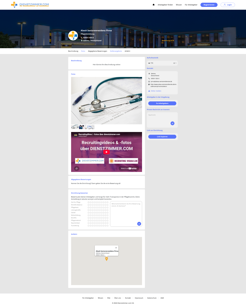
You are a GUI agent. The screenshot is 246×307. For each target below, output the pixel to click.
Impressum (139, 298)
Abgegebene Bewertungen (97, 51)
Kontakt (128, 298)
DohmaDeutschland (155, 74)
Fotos (83, 51)
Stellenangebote (116, 51)
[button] (106, 259)
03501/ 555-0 (155, 78)
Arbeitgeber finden (165, 5)
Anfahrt (127, 51)
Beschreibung (73, 51)
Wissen (179, 5)
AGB (162, 298)
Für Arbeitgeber (191, 5)
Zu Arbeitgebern (162, 103)
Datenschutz (151, 298)
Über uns (117, 298)
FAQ (108, 298)
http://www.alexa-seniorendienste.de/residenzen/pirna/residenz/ (163, 85)
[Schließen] (116, 247)
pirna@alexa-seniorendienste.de (161, 81)
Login (229, 5)
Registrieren (209, 5)
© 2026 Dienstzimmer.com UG (123, 303)
